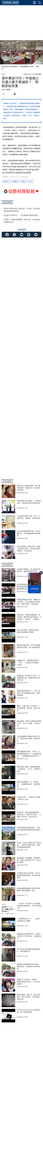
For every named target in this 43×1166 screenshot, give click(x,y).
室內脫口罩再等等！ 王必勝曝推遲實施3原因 (21, 215)
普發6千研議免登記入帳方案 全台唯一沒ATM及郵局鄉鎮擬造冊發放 (22, 209)
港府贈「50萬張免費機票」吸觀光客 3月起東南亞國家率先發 (22, 220)
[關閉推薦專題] (41, 572)
